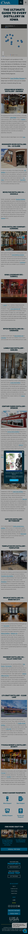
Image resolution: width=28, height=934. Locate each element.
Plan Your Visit (14, 480)
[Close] (23, 452)
